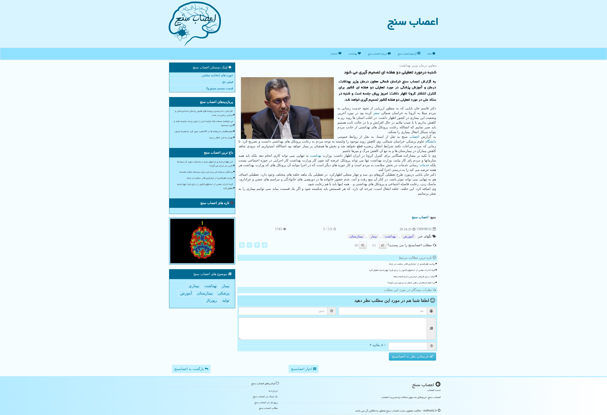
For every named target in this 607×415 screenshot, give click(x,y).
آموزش (408, 236)
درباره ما (273, 390)
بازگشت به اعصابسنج (189, 369)
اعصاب (414, 136)
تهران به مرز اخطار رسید (221, 137)
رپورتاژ (211, 300)
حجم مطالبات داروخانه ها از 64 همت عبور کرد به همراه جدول (204, 131)
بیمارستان (356, 236)
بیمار (374, 236)
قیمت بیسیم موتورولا (219, 88)
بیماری (194, 286)
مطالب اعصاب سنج (268, 408)
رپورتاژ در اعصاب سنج (266, 402)
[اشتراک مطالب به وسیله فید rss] (242, 244)
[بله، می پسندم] (382, 245)
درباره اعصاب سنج (378, 53)
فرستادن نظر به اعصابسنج (411, 356)
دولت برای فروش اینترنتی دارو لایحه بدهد (414, 276)
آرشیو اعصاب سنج (407, 53)
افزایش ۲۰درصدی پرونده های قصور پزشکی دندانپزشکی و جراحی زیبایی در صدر (204, 113)
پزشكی (223, 293)
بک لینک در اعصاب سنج (265, 396)
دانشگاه (430, 141)
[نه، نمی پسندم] (363, 245)
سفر (376, 113)
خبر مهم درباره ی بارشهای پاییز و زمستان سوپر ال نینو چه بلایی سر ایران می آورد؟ (205, 163)
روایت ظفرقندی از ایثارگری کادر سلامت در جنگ (412, 264)
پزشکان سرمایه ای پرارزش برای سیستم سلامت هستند (206, 172)
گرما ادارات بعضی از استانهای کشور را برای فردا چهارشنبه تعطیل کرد (402, 270)
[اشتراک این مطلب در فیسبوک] (257, 244)
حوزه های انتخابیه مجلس (217, 75)
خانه (430, 53)
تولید (225, 300)
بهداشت (353, 53)
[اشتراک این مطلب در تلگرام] (264, 244)
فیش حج (227, 82)
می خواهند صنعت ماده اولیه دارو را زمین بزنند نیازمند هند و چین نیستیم (203, 123)
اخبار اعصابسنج (302, 369)
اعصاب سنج (413, 21)
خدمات (334, 53)
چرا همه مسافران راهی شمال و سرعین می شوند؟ (411, 282)
